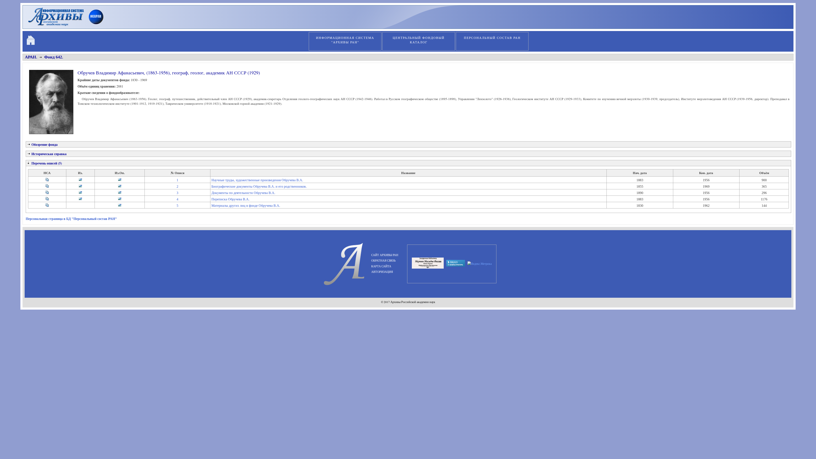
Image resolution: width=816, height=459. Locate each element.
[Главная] (67, 26)
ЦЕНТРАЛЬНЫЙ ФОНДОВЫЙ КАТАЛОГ (419, 39)
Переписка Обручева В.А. (230, 199)
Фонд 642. (53, 57)
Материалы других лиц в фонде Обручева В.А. (245, 205)
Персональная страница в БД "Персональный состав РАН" (71, 218)
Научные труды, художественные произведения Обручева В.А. (257, 180)
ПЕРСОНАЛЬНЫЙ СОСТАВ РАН (492, 37)
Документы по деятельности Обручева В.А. (243, 193)
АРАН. (31, 57)
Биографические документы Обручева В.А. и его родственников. (259, 186)
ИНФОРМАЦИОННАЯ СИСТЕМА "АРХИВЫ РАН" (345, 39)
